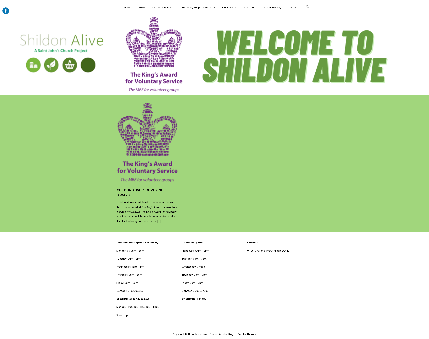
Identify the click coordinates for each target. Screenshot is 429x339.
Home (127, 7)
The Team (250, 7)
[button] (307, 7)
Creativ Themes (246, 334)
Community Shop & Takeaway (197, 7)
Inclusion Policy (272, 7)
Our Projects (229, 7)
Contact (293, 7)
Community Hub (162, 7)
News (142, 7)
